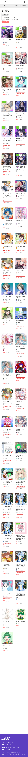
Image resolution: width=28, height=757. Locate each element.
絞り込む (5, 22)
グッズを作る (23, 5)
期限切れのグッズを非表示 (12, 19)
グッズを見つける (14, 6)
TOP (5, 5)
